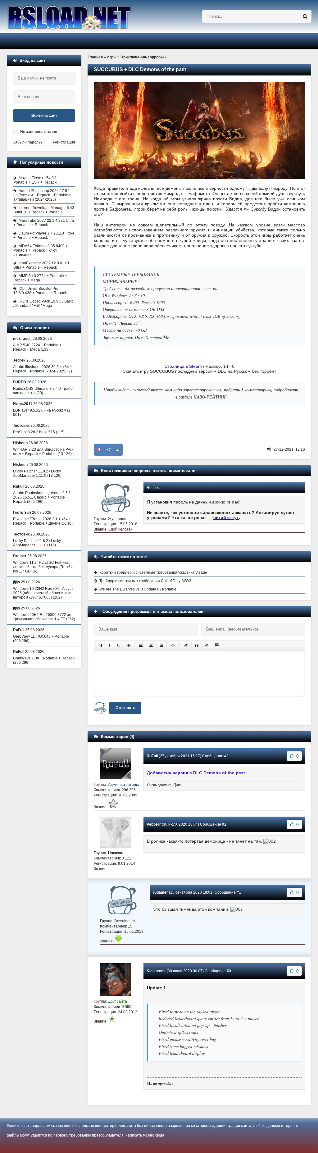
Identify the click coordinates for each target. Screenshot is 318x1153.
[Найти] (305, 16)
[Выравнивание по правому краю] (161, 645)
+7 (109, 450)
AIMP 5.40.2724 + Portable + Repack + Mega (40, 278)
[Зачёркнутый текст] (129, 645)
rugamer (160, 892)
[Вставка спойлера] (217, 645)
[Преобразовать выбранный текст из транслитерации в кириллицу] (207, 645)
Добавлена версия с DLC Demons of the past (196, 772)
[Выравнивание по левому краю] (141, 645)
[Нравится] (118, 450)
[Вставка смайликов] (173, 645)
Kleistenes (156, 971)
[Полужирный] (100, 645)
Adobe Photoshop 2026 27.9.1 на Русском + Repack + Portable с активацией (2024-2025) (42, 195)
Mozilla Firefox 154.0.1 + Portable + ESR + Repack (36, 180)
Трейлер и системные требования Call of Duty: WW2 (145, 581)
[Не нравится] (99, 450)
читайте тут (226, 517)
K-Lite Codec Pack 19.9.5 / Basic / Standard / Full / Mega (43, 303)
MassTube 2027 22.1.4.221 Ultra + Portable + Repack (43, 222)
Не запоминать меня (38, 132)
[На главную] (85, 16)
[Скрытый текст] (186, 645)
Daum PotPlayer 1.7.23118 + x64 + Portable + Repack (43, 235)
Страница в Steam (183, 366)
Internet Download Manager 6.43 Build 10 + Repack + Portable (43, 210)
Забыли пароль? (28, 142)
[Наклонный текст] (109, 645)
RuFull (152, 756)
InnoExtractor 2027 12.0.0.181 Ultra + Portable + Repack (41, 265)
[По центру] (151, 645)
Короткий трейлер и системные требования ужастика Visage (153, 572)
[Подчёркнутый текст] (119, 645)
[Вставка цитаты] (196, 645)
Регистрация (64, 142)
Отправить (125, 708)
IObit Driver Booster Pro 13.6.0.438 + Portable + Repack (40, 290)
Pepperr (154, 824)
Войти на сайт (44, 115)
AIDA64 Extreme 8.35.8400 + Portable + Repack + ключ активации (40, 250)
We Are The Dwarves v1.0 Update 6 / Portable (137, 589)
